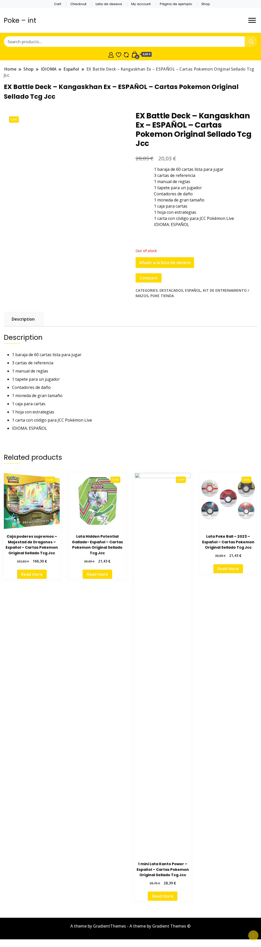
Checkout (78, 4)
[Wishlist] (118, 54)
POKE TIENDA (162, 295)
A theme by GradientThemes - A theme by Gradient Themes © (130, 926)
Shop (205, 4)
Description (23, 319)
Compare (149, 278)
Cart (57, 4)
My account (141, 4)
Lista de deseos (109, 4)
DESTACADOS (171, 290)
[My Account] (111, 54)
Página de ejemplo (176, 4)
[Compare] (126, 54)
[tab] (23, 319)
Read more (32, 574)
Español (193, 290)
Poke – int (20, 20)
